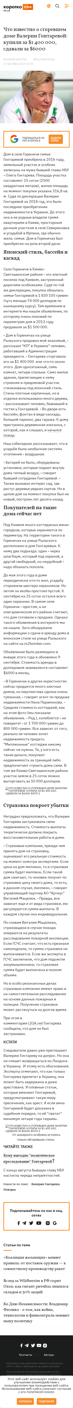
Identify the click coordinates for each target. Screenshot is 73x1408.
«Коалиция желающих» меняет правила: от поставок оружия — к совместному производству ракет (34, 1263)
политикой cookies (41, 1392)
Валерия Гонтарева (45, 1184)
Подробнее (46, 1401)
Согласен (25, 1401)
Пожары (9, 1189)
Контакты (25, 1355)
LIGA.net (35, 1023)
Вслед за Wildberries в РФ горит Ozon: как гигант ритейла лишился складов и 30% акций (35, 1286)
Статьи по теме (16, 1245)
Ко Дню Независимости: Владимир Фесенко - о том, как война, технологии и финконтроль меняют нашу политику (36, 1312)
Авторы (49, 1355)
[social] (19, 1223)
